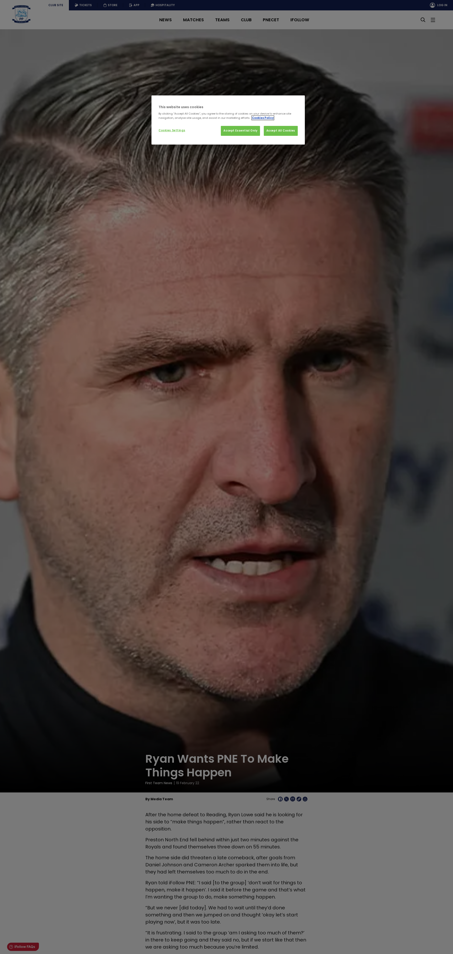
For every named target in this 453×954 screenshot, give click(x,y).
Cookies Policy (263, 118)
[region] (228, 120)
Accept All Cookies (280, 131)
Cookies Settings (172, 130)
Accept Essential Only (240, 131)
